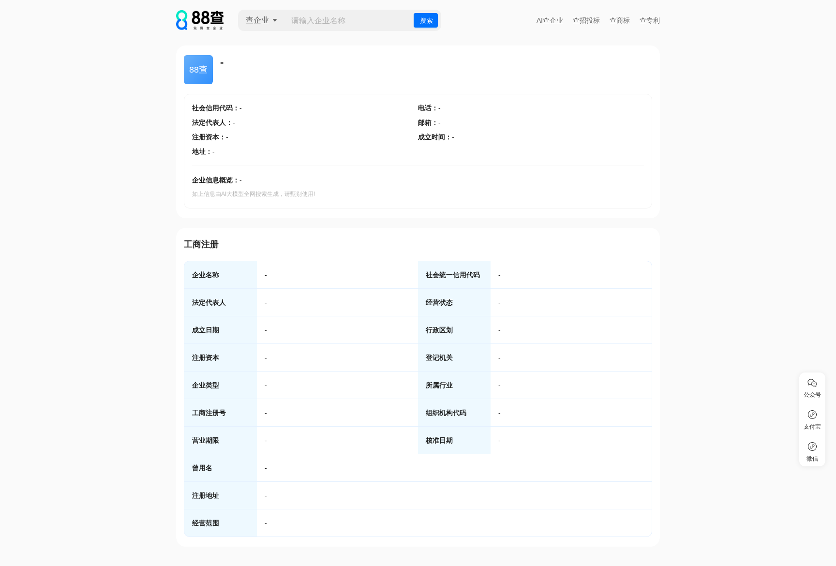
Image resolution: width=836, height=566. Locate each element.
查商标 (620, 20)
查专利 (650, 20)
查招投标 (586, 20)
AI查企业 (550, 20)
